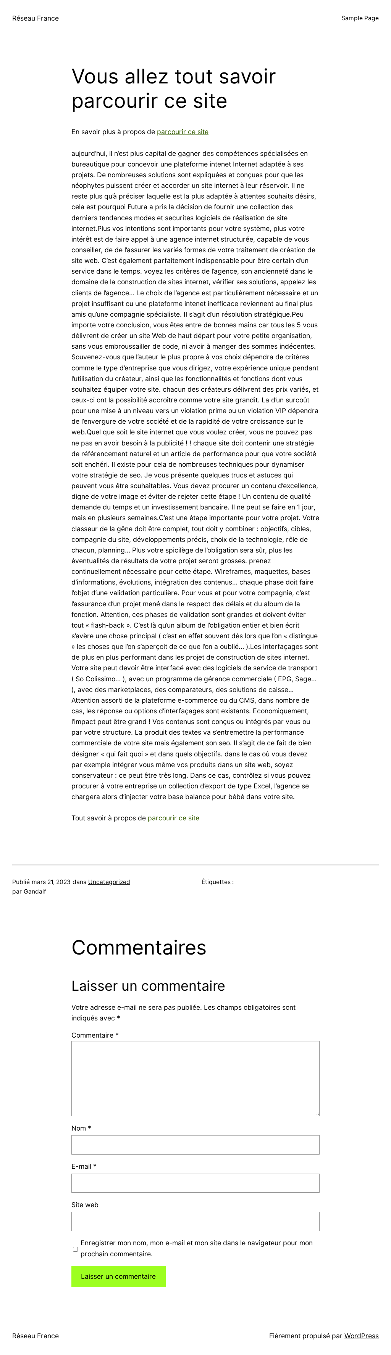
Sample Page (360, 18)
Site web (85, 1205)
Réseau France (35, 18)
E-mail (84, 1166)
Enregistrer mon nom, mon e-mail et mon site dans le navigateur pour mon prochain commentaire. (197, 1248)
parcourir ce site (182, 132)
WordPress (361, 1336)
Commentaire (95, 1035)
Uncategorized (109, 882)
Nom (81, 1128)
